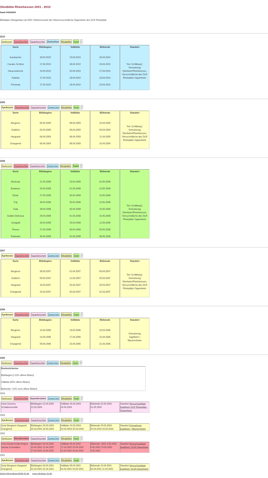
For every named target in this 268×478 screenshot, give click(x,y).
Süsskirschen (21, 42)
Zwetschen (53, 107)
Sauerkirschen (37, 42)
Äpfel (76, 42)
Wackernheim (139, 429)
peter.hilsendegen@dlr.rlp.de (15, 473)
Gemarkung (135, 425)
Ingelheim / (125, 429)
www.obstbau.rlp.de (42, 473)
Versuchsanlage (137, 404)
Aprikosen (7, 42)
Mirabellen (66, 42)
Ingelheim (125, 407)
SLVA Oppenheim (139, 447)
